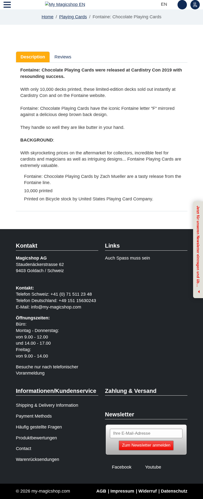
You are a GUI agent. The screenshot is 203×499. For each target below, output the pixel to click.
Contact (23, 448)
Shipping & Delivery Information (47, 405)
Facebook (121, 467)
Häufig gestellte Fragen (39, 427)
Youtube (153, 467)
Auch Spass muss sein (127, 258)
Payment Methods (34, 416)
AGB (101, 491)
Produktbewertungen (36, 437)
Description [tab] (33, 56)
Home (47, 16)
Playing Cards (73, 16)
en (164, 4)
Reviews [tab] (62, 56)
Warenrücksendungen (37, 459)
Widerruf (147, 491)
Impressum (122, 491)
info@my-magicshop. (52, 307)
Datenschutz (174, 491)
